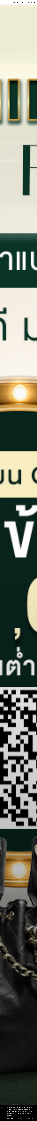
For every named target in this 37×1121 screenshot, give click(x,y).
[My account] (32, 2)
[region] (18, 1113)
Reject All (30, 1118)
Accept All (10, 1118)
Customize (20, 1118)
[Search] (29, 2)
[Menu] (3, 2)
